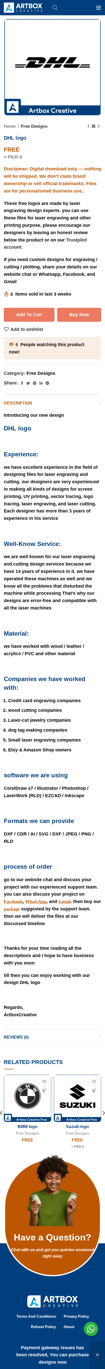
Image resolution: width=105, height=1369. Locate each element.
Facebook (13, 901)
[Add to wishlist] (44, 1081)
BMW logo (27, 1126)
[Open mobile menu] (99, 8)
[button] (44, 1090)
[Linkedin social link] (41, 383)
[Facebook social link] (22, 383)
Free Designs (34, 126)
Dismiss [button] (97, 1355)
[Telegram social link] (47, 383)
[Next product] (98, 126)
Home (10, 126)
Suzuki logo (77, 1126)
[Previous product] (88, 126)
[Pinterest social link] (34, 383)
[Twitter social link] (28, 383)
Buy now (79, 314)
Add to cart (29, 314)
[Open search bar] (55, 7)
